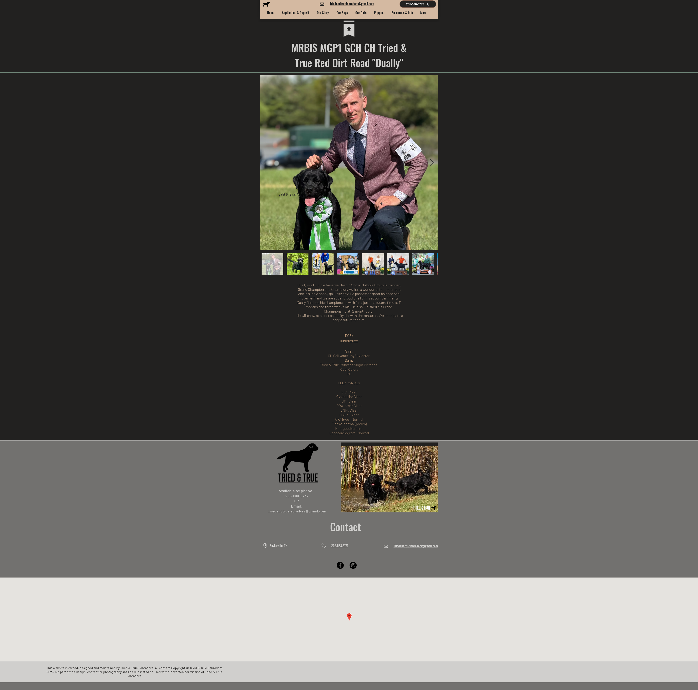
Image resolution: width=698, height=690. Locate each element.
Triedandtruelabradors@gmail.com (352, 3)
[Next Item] (432, 162)
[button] (323, 12)
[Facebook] (340, 565)
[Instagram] (353, 565)
